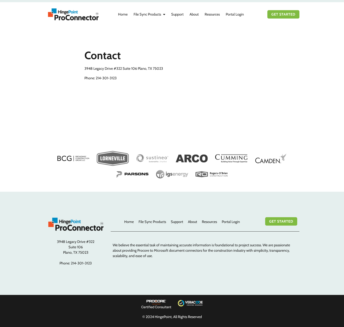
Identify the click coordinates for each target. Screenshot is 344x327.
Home (123, 14)
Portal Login (235, 14)
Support (177, 14)
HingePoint (163, 317)
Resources (212, 14)
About (194, 14)
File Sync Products (147, 14)
